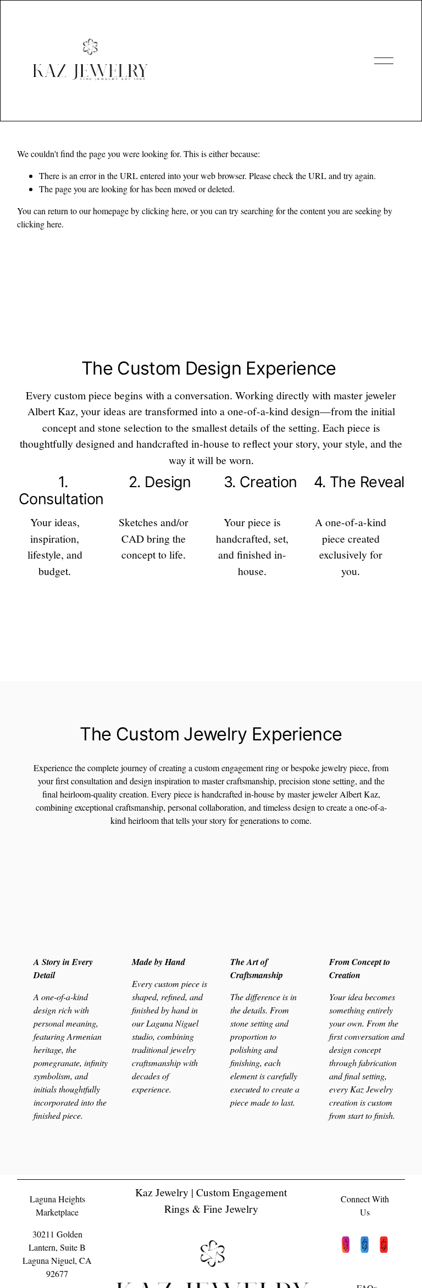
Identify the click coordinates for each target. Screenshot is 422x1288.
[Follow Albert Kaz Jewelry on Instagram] (346, 1246)
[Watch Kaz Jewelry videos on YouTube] (384, 1246)
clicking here (164, 210)
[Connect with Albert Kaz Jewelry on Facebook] (364, 1246)
